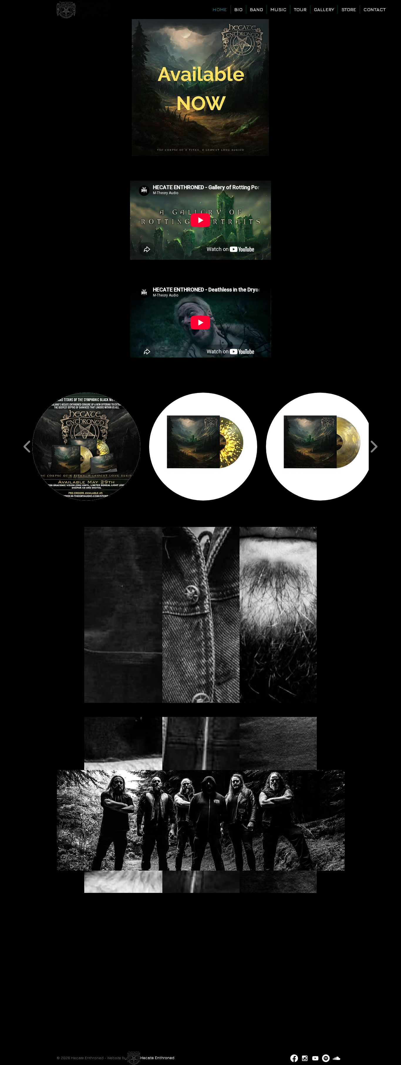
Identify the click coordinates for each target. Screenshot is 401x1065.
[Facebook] (294, 1058)
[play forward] (373, 446)
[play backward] (27, 446)
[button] (86, 447)
